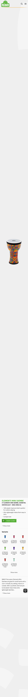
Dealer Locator (10, 521)
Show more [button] (14, 572)
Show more (6, 526)
